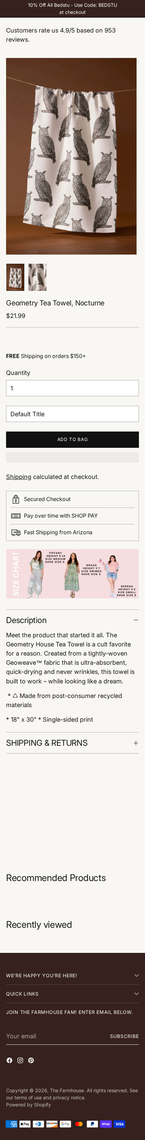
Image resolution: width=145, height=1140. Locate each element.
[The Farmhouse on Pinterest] (32, 1061)
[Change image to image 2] (37, 277)
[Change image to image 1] (15, 277)
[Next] (134, 277)
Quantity (18, 372)
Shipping (18, 476)
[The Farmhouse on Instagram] (21, 1061)
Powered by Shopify (28, 1104)
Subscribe (124, 1036)
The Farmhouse (67, 1090)
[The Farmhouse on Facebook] (10, 1061)
